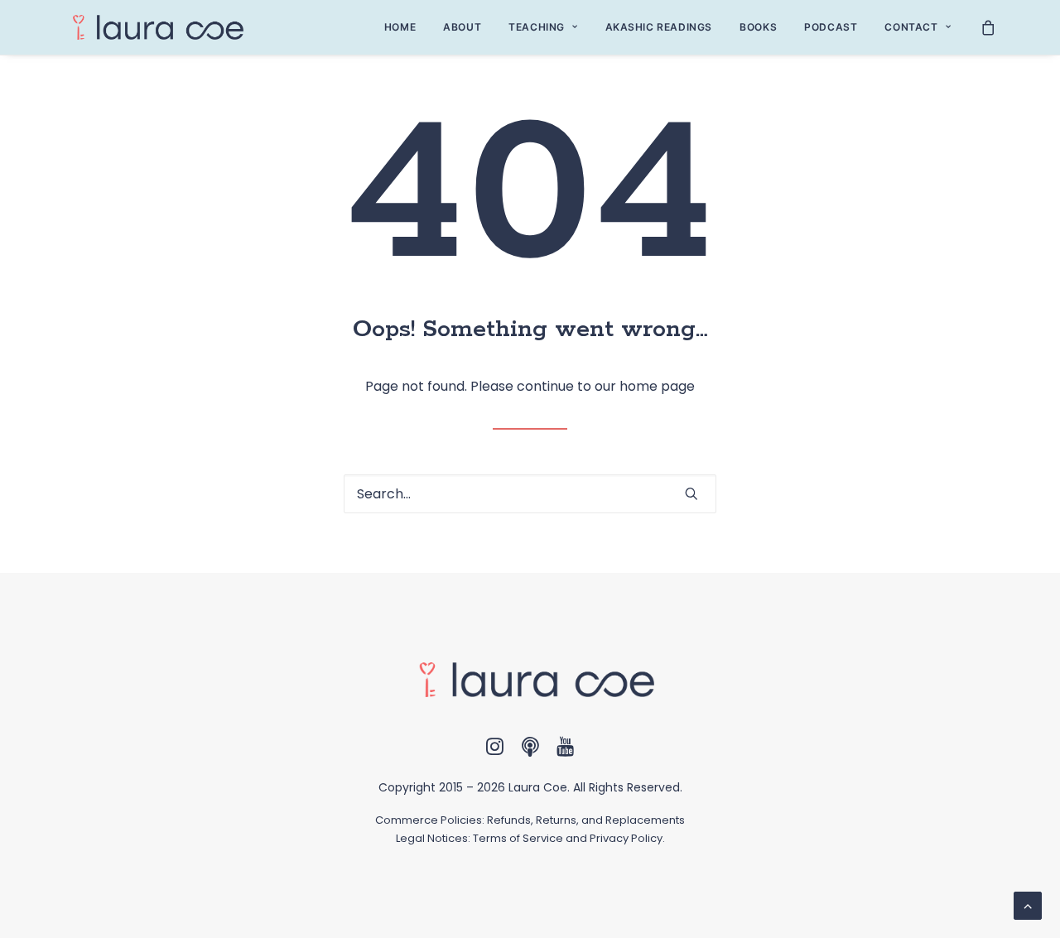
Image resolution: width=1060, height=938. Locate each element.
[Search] (530, 493)
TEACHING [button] (536, 27)
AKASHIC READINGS (659, 27)
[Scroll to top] (1028, 904)
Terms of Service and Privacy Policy (567, 838)
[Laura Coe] (153, 27)
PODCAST (830, 27)
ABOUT (462, 27)
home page (657, 386)
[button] (691, 493)
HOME (400, 27)
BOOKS (758, 27)
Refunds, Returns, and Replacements (586, 820)
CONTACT (910, 27)
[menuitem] (400, 27)
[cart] (988, 27)
